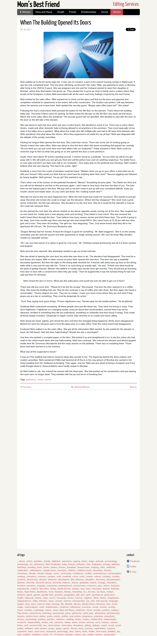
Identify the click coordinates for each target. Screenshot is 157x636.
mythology (39, 610)
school (82, 622)
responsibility (33, 622)
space (58, 628)
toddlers (112, 631)
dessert (42, 579)
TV (51, 634)
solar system (40, 628)
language (113, 601)
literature (100, 604)
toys (19, 634)
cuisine (89, 576)
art (31, 564)
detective (52, 579)
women (48, 379)
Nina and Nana (44, 12)
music (20, 610)
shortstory (78, 625)
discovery (100, 579)
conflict (88, 573)
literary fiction (88, 604)
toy (118, 631)
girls (83, 595)
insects (58, 601)
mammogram (31, 607)
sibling (88, 625)
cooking (21, 576)
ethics (106, 585)
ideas (96, 598)
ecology (101, 582)
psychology (31, 619)
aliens (84, 561)
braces (62, 567)
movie (95, 607)
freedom (59, 591)
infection (43, 601)
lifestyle (68, 604)
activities (38, 561)
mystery (28, 610)
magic (20, 607)
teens (78, 631)
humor (70, 598)
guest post (109, 595)
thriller (92, 631)
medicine (64, 607)
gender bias (47, 595)
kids (93, 601)
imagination (113, 598)
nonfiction (80, 610)
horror (52, 598)
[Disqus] (78, 429)
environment (79, 585)
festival (106, 588)
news (55, 610)
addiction (56, 561)
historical (29, 598)
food (51, 591)
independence (24, 601)
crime (75, 576)
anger (91, 561)
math (41, 607)
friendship (77, 591)
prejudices (109, 616)
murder (111, 607)
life (62, 604)
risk (51, 622)
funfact (110, 591)
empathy (41, 585)
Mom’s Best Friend (38, 4)
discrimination (113, 579)
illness (103, 598)
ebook (93, 582)
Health (60, 12)
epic (100, 585)
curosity (115, 576)
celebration (22, 570)
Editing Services (126, 4)
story (80, 628)
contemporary (100, 573)
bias (88, 564)
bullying (95, 567)
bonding (32, 567)
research (21, 622)
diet (72, 579)
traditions (36, 634)
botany (54, 567)
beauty (71, 564)
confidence (78, 573)
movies (103, 607)
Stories (117, 12)
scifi (26, 625)
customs (21, 579)
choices (107, 570)
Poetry (72, 12)
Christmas (22, 573)
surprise (111, 628)
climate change (44, 573)
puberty (42, 619)
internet (67, 601)
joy (87, 601)
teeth (84, 631)
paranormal (35, 613)
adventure (67, 561)
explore (34, 588)
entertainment (65, 585)
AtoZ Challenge (53, 564)
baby (64, 564)
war (84, 634)
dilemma (80, 579)
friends (67, 591)
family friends (64, 588)
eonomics (91, 585)
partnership (58, 613)
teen (71, 631)
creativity (66, 576)
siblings (96, 625)
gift (77, 595)
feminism (96, 588)
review (45, 622)
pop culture (75, 616)
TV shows (58, 634)
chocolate (97, 570)
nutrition (106, 610)
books (46, 567)
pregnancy (87, 616)
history (38, 598)
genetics (59, 595)
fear (82, 588)
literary (77, 604)
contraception (114, 573)
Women (78, 387)
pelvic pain (88, 613)
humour (79, 598)
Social (104, 12)
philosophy (100, 613)
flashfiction (42, 591)
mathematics (52, 607)
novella (96, 610)
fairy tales (44, 588)
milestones (75, 607)
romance (58, 622)
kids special (101, 601)
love (109, 604)
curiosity (106, 576)
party (67, 613)
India (35, 601)
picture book (32, 616)
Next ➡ (133, 387)
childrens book (84, 570)
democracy (32, 579)
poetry (57, 616)
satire (74, 622)
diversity (30, 582)
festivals (115, 588)
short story (67, 625)
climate (32, 573)
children (72, 570)
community (66, 573)
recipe (78, 619)
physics (21, 616)
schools (90, 622)
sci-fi (97, 622)
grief (88, 595)
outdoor (115, 610)
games (37, 595)
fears (88, 588)
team (30, 631)
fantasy (75, 588)
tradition (27, 634)
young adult (109, 634)
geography (69, 595)
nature (48, 610)
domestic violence (61, 582)
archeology (22, 564)
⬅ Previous (25, 387)
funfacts (21, 595)
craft (59, 576)
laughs (20, 604)
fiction (20, 591)
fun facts (101, 591)
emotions (31, 585)
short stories (54, 625)
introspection (79, 601)
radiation (60, 619)
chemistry (62, 570)
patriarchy (31, 379)
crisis (81, 576)
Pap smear (22, 613)
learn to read (44, 604)
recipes (85, 619)
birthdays (21, 567)
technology (62, 631)
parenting (46, 613)
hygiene (88, 598)
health (20, 598)
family (53, 588)
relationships (110, 619)
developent (63, 579)
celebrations (35, 570)
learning (55, 604)
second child (36, 625)
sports (66, 628)
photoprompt (113, 613)
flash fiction (30, 591)
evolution (115, 585)
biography (97, 564)
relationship (96, 619)
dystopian (84, 582)
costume (42, 576)
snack (104, 625)
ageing (76, 561)
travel (45, 634)
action (29, 561)
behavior (81, 564)
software (29, 628)
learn (33, 604)
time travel (101, 631)
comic (56, 573)
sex (45, 625)
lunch (114, 604)
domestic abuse (43, 582)
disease (21, 582)
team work (40, 631)
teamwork (51, 631)
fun (84, 591)
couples (51, 576)
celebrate (110, 567)
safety (67, 622)
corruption (31, 576)
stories (74, 628)
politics (65, 616)
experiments (23, 588)
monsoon (86, 607)
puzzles (50, 619)
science (105, 622)
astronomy (39, 564)
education (111, 582)
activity (47, 561)
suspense (22, 631)
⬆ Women (25, 12)
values (78, 634)
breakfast (71, 567)
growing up (97, 595)
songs (51, 628)
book (39, 567)
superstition (99, 628)
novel (89, 610)
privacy (20, 619)
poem (49, 616)
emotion (21, 585)
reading (69, 619)
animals (99, 561)
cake (102, 567)
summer (89, 628)
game (29, 595)
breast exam (84, 567)
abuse (22, 561)
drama (75, 582)
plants (42, 616)
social (40, 379)
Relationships (88, 12)
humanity (61, 598)
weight (90, 634)
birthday (115, 564)
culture (97, 576)
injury (51, 601)
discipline (89, 579)
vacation (69, 634)
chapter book (49, 570)
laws (27, 604)
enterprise (52, 585)
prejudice (98, 616)
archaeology (111, 561)
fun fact (91, 591)
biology (106, 564)
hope (45, 598)
